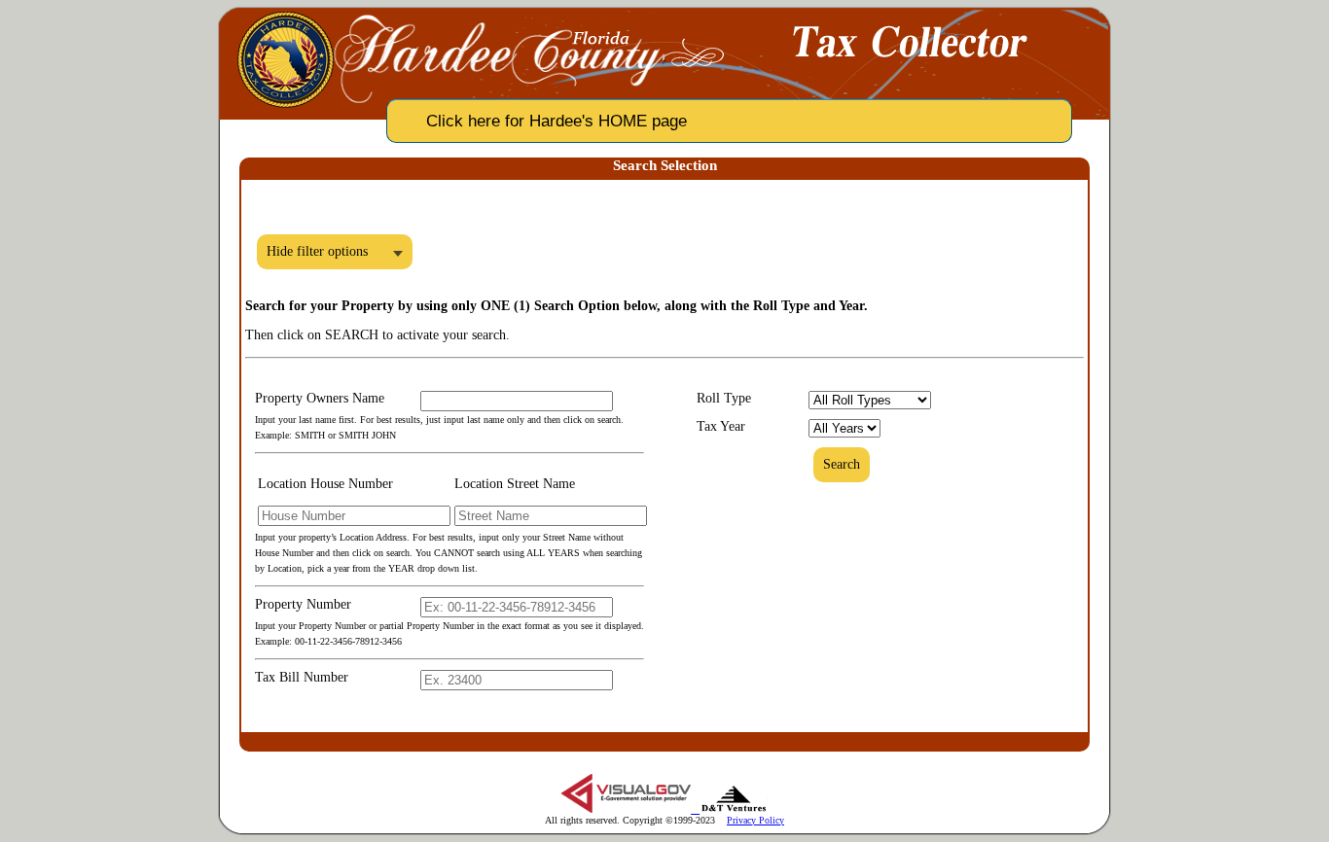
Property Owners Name (319, 398)
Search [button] (841, 464)
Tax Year (721, 426)
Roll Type (724, 398)
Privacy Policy (755, 820)
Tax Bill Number (301, 677)
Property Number (303, 604)
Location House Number (325, 483)
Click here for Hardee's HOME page (556, 121)
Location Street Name (514, 483)
